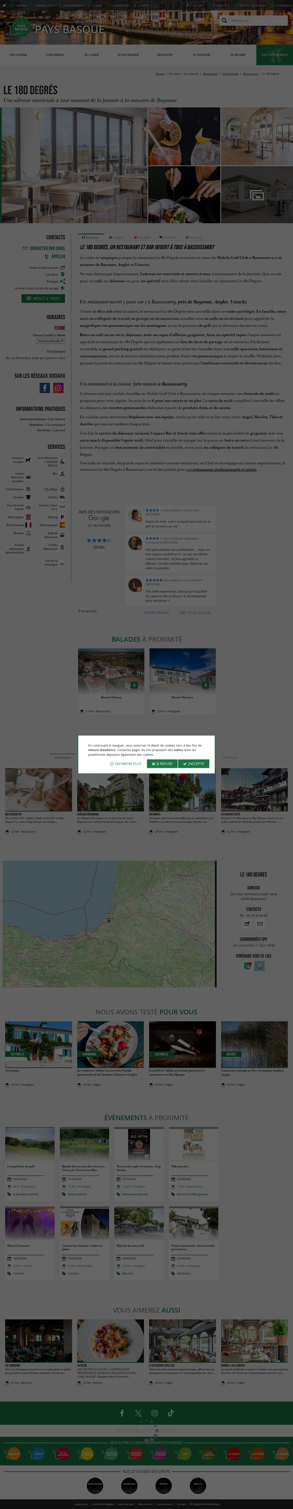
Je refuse (164, 763)
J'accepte (196, 763)
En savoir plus (128, 763)
